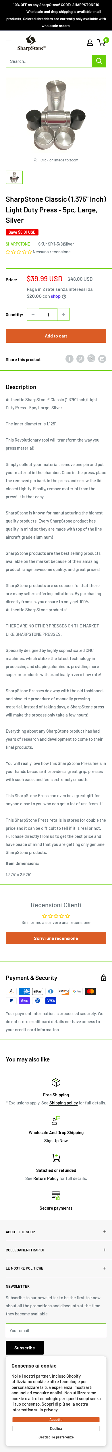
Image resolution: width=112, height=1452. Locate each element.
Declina (56, 1428)
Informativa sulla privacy (34, 1409)
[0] (101, 42)
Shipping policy (63, 1102)
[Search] (99, 61)
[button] (19, 251)
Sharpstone (18, 244)
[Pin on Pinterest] (80, 358)
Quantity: (14, 314)
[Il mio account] (90, 42)
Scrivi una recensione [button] (56, 938)
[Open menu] (8, 43)
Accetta (56, 1419)
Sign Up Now (56, 1140)
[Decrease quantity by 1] (33, 314)
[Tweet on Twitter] (91, 359)
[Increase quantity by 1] (63, 314)
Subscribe (24, 1347)
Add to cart (56, 335)
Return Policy (46, 1178)
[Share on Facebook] (69, 358)
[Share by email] (102, 358)
